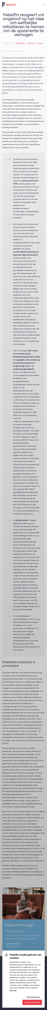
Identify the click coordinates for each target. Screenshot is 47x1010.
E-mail (40, 43)
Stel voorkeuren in (33, 997)
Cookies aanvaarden (32, 1002)
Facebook (20, 43)
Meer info (13, 990)
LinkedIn (31, 43)
